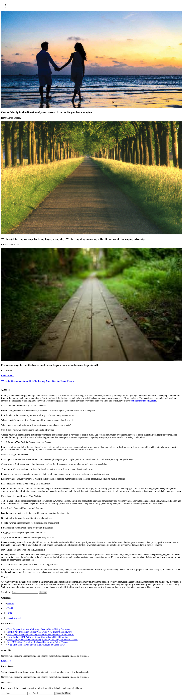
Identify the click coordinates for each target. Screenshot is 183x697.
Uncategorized (14, 618)
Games (10, 603)
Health (10, 608)
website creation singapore (143, 400)
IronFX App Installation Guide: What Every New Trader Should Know (39, 632)
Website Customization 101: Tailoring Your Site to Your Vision (37, 380)
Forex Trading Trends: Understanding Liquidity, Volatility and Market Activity (42, 639)
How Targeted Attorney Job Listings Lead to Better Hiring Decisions (38, 629)
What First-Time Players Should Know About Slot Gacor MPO (36, 645)
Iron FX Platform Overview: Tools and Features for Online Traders (37, 642)
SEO (9, 613)
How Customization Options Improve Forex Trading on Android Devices (40, 634)
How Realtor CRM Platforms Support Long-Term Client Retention (37, 637)
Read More (6, 661)
